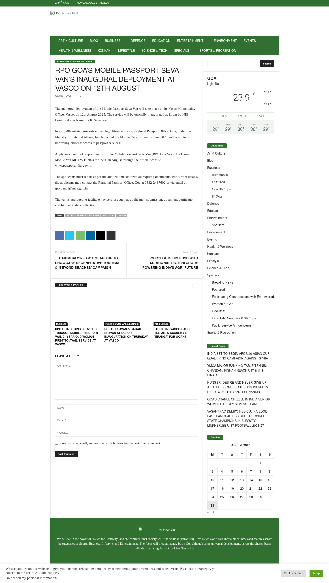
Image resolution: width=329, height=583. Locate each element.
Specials (181, 50)
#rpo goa (108, 215)
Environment (225, 40)
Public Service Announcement (75, 61)
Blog (94, 40)
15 (260, 480)
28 (251, 497)
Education (161, 40)
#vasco (122, 215)
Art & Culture (70, 40)
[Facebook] (261, 3)
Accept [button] (316, 573)
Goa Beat (218, 311)
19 (232, 488)
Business (112, 40)
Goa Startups (221, 189)
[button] (272, 45)
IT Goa (217, 196)
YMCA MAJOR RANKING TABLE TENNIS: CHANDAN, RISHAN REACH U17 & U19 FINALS (237, 370)
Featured (218, 182)
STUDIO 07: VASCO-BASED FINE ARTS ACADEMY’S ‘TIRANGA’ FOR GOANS (172, 333)
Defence (138, 40)
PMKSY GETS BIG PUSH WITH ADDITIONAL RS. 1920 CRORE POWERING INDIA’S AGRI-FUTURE (170, 263)
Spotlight (218, 225)
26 (232, 497)
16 (269, 480)
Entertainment (190, 40)
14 (251, 480)
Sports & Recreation (217, 50)
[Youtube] (275, 3)
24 (212, 497)
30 (269, 497)
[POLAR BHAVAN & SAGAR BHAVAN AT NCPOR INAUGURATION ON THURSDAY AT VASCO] (126, 309)
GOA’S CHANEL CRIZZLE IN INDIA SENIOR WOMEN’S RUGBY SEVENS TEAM (238, 401)
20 (242, 488)
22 (260, 488)
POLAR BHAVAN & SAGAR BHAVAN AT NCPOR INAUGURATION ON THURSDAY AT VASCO (126, 334)
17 (212, 488)
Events (250, 40)
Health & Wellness (74, 50)
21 (251, 488)
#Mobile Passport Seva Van (83, 215)
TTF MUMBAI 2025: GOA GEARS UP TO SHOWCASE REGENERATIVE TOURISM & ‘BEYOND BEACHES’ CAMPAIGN (87, 263)
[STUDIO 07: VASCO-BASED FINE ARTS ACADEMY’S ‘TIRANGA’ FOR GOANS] (176, 309)
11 (222, 480)
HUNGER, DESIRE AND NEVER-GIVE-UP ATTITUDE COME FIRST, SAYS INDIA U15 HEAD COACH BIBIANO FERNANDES (237, 387)
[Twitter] (268, 3)
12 (232, 480)
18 (222, 488)
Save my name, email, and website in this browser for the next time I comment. (110, 443)
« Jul (210, 512)
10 (212, 480)
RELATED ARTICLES (71, 285)
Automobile (220, 174)
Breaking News (222, 282)
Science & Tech (154, 50)
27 (242, 497)
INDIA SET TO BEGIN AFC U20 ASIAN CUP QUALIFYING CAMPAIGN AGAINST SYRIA (238, 355)
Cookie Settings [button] (293, 573)
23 (269, 488)
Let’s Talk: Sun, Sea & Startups (234, 318)
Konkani (104, 50)
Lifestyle (126, 50)
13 (242, 480)
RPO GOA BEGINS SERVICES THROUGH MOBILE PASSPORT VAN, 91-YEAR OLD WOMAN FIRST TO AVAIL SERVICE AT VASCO (76, 336)
